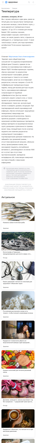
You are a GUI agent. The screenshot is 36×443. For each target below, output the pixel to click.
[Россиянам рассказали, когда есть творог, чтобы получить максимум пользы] (18, 305)
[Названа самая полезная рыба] (18, 216)
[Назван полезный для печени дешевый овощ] (18, 364)
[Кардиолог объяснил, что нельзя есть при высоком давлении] (18, 423)
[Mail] (6, 2)
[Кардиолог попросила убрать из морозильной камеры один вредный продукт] (18, 334)
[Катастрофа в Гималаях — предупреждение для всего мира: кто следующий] (18, 246)
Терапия (14, 8)
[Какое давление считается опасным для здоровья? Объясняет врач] (18, 275)
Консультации (5, 8)
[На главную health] (12, 2)
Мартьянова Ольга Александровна (21, 56)
